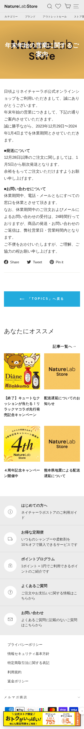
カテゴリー (11, 16)
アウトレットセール (55, 16)
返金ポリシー (17, 681)
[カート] (67, 6)
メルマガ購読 (16, 697)
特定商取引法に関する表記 (28, 663)
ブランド (30, 16)
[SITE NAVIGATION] (76, 6)
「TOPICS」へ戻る (45, 298)
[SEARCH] (49, 6)
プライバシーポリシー (24, 644)
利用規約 (14, 672)
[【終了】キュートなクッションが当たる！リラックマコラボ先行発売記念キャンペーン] (22, 371)
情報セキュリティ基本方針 (28, 654)
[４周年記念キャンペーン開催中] (22, 444)
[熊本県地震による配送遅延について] (62, 444)
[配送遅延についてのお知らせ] (62, 371)
